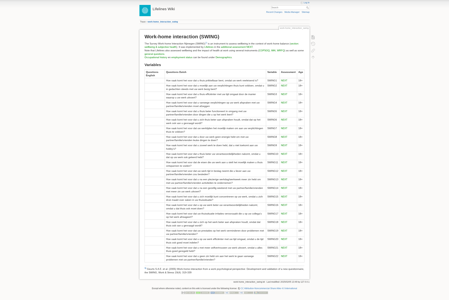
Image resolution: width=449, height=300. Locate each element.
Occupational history (156, 57)
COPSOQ (264, 50)
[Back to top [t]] (313, 57)
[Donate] (203, 292)
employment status (181, 57)
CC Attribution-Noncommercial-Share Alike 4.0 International (269, 288)
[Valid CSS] (246, 292)
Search (308, 7)
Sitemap (306, 12)
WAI (273, 50)
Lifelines (208, 46)
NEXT (249, 46)
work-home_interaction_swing (163, 22)
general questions (154, 54)
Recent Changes (274, 12)
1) (206, 43)
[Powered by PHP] (217, 292)
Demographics (224, 57)
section (294, 43)
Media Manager (292, 12)
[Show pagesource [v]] (313, 37)
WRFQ (280, 50)
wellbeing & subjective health (160, 46)
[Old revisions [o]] (313, 44)
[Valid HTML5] (232, 292)
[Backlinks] (313, 50)
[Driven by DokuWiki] (261, 292)
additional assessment (233, 46)
